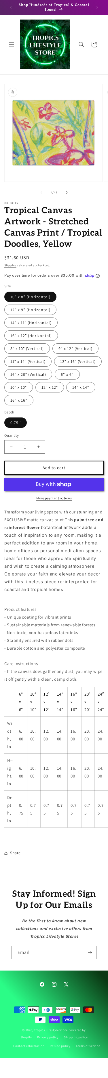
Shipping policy (76, 1037)
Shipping (10, 265)
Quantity (11, 435)
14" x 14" (80, 387)
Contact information (28, 1046)
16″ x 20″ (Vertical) (28, 374)
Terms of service (88, 1046)
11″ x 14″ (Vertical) (28, 361)
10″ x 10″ (18, 387)
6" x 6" (67, 374)
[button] (11, 44)
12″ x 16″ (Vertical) (78, 361)
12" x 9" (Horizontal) (30, 309)
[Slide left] (41, 192)
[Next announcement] (97, 7)
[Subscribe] (90, 952)
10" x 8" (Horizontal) (30, 296)
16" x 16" (18, 400)
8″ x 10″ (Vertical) (27, 348)
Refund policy (60, 1046)
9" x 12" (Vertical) (75, 348)
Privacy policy (47, 1037)
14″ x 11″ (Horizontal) (31, 322)
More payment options (54, 498)
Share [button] (15, 852)
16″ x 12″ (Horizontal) (31, 335)
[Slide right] (66, 192)
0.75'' (15, 422)
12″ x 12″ (49, 387)
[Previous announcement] (10, 7)
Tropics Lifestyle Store (51, 1030)
